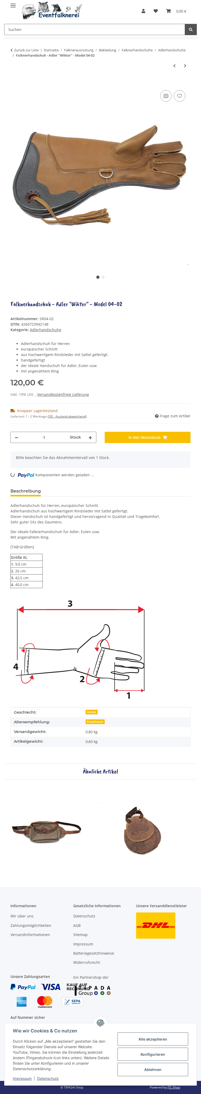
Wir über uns (22, 916)
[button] (143, 11)
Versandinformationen (30, 934)
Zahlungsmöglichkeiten (30, 925)
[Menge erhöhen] (90, 437)
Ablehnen (152, 1069)
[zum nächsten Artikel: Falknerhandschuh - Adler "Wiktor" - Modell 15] (185, 65)
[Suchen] (191, 29)
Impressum (22, 1078)
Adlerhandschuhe (45, 329)
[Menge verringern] (16, 437)
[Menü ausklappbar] (13, 3)
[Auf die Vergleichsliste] (166, 96)
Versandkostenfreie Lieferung (63, 394)
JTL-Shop (174, 1087)
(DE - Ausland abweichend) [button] (67, 416)
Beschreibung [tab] (25, 491)
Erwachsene (95, 722)
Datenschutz (48, 1078)
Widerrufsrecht (86, 962)
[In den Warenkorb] (14, 83)
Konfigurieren (153, 1054)
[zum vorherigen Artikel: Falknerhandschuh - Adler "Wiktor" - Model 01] (174, 65)
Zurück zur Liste (26, 50)
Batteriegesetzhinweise (93, 953)
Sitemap (80, 934)
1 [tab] (97, 277)
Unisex (91, 712)
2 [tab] (103, 277)
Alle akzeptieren (152, 1039)
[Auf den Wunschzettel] (179, 96)
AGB (77, 925)
